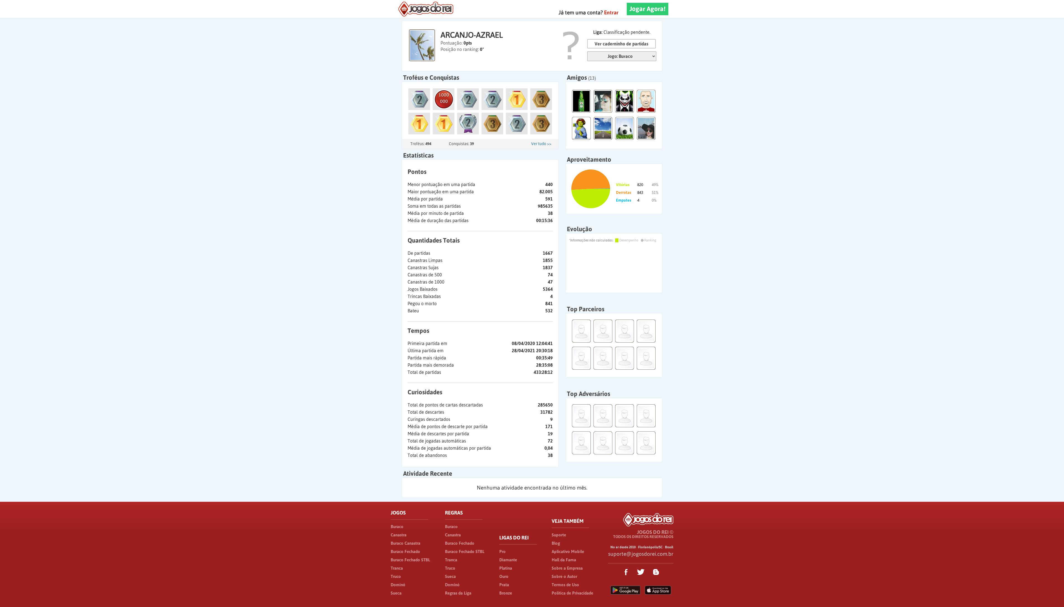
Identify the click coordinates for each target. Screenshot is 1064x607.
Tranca (397, 568)
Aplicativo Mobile (568, 551)
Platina (505, 568)
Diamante (508, 559)
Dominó (398, 584)
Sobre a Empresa (567, 568)
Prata (504, 584)
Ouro (503, 576)
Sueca (396, 593)
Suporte (559, 535)
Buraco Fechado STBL (410, 559)
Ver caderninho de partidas (621, 43)
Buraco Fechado (405, 551)
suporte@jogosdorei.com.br (640, 554)
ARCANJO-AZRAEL (472, 34)
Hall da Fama (564, 559)
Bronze (505, 593)
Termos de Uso (565, 584)
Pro (502, 551)
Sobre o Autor (564, 576)
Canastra (398, 535)
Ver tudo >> (541, 144)
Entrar (611, 12)
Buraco (397, 526)
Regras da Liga (458, 593)
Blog (556, 543)
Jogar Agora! (648, 8)
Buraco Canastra (405, 543)
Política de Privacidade (572, 593)
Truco (396, 576)
